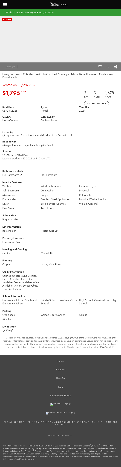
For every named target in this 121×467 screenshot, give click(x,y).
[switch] (100, 67)
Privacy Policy (39, 422)
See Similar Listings (96, 103)
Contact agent (10, 67)
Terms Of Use (14, 422)
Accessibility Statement (74, 422)
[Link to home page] (60, 4)
